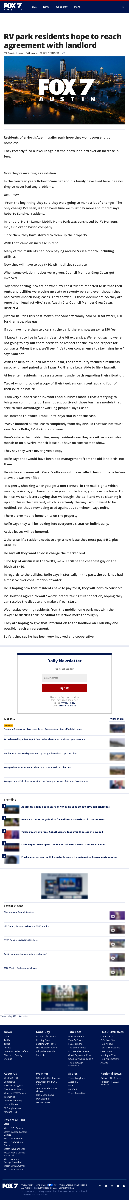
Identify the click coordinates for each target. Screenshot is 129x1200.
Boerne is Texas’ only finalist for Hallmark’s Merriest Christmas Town (63, 819)
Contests (40, 1055)
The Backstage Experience (76, 1064)
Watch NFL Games (13, 1128)
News (20, 53)
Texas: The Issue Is (110, 1047)
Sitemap (8, 1058)
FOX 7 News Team (13, 1089)
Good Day (43, 1032)
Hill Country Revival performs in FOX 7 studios (26, 926)
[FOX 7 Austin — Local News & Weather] (14, 7)
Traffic (7, 1040)
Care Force (106, 1051)
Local (6, 1036)
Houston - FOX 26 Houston (110, 1083)
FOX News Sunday (13, 1055)
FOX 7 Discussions (110, 1058)
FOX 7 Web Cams (45, 1094)
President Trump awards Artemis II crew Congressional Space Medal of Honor (43, 729)
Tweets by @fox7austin (14, 1016)
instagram (112, 1185)
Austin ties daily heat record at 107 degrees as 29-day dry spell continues (65, 806)
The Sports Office (77, 1047)
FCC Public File (11, 1104)
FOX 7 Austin (9, 53)
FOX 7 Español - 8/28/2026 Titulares (21, 940)
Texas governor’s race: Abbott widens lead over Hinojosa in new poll (62, 831)
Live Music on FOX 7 (46, 1047)
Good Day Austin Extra (79, 1055)
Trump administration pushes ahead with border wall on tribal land (37, 767)
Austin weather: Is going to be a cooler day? (26, 954)
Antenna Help (10, 1111)
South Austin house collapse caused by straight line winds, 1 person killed (40, 753)
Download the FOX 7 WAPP (46, 1083)
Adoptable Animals (45, 1051)
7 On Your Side (108, 1040)
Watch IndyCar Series (14, 1148)
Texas (7, 1043)
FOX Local (75, 1032)
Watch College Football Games (15, 1133)
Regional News (111, 1073)
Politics (7, 1047)
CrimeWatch (107, 1036)
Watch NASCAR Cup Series (14, 1144)
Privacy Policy (68, 702)
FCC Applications (12, 1108)
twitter (106, 1185)
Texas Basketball (77, 1093)
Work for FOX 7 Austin (15, 1093)
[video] (117, 915)
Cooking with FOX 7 (46, 1043)
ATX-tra (104, 1062)
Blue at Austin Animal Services (19, 912)
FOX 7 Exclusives (112, 1032)
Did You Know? (43, 1102)
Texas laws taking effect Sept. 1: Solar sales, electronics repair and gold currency (44, 739)
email (123, 1185)
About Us (10, 1073)
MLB (70, 1085)
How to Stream (76, 1036)
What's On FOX (11, 1077)
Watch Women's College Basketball (13, 1160)
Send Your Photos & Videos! (46, 1090)
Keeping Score (43, 1040)
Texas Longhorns (77, 1077)
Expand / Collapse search (123, 6)
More (77, 6)
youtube (118, 1185)
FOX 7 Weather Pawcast (48, 1077)
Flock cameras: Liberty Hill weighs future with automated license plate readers (69, 856)
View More (117, 719)
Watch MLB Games (14, 1138)
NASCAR (72, 1089)
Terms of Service (66, 705)
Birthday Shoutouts (46, 1036)
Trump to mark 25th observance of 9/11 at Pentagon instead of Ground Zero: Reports (46, 781)
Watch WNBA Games (14, 1165)
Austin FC (73, 1081)
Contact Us (9, 1081)
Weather (42, 1073)
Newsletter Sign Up (13, 1085)
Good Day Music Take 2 (80, 1058)
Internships (9, 1096)
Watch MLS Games (13, 1169)
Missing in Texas (109, 1055)
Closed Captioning (13, 1100)
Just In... (9, 719)
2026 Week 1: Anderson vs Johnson (20, 968)
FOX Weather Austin (78, 1051)
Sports (73, 1073)
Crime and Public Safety (16, 1051)
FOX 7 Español (75, 1043)
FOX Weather (43, 1098)
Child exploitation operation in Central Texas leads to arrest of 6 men (63, 844)
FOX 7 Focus (107, 1043)
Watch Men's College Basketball (14, 1154)
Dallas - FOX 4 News (111, 1077)
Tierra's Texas (75, 1040)
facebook (100, 1185)
